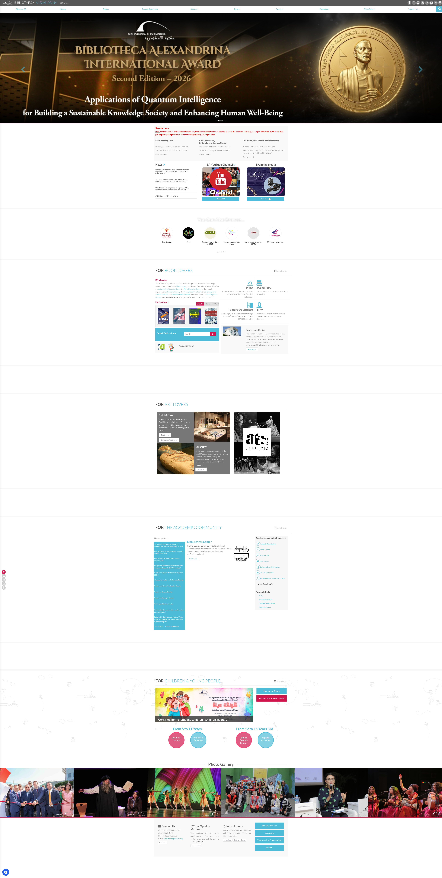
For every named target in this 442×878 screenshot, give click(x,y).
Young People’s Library (192, 292)
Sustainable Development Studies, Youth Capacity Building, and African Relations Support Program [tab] (168, 619)
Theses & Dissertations (268, 544)
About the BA (21, 9)
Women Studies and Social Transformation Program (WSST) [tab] (169, 611)
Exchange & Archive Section (270, 567)
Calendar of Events (239, 840)
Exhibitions (165, 435)
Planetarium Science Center (271, 698)
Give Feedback (196, 846)
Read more (252, 349)
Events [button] (279, 9)
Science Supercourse (267, 603)
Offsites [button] (193, 9)
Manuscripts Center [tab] (161, 538)
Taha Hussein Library (192, 289)
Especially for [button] (413, 9)
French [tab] (208, 304)
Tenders (106, 9)
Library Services (263, 584)
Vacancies (269, 833)
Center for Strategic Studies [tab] (164, 598)
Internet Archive (265, 600)
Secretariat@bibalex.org (173, 839)
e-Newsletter (227, 840)
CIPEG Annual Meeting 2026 (166, 196)
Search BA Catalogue (166, 333)
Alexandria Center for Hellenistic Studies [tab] (168, 580)
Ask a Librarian (186, 346)
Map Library (264, 555)
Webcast (220, 199)
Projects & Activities (150, 9)
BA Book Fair (263, 287)
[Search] (439, 9)
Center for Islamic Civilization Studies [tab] (167, 586)
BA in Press (265, 199)
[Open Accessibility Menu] (5, 872)
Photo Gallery (369, 9)
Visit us (63, 9)
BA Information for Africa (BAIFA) (272, 578)
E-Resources (264, 561)
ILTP (258, 310)
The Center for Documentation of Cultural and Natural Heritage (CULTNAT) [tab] (169, 545)
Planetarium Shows (271, 691)
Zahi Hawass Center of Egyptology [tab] (166, 626)
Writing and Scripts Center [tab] (163, 604)
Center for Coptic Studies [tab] (163, 592)
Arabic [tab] (216, 304)
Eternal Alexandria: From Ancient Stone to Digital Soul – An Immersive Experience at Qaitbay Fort (172, 171)
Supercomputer (265, 607)
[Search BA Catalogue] (213, 334)
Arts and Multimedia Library (169, 289)
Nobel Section (265, 550)
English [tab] (200, 304)
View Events (281, 271)
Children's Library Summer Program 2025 (183, 719)
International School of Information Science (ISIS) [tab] (166, 560)
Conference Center (255, 330)
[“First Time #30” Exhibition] (179, 315)
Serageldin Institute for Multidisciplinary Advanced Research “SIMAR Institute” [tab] (168, 567)
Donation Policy (269, 825)
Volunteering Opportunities (269, 840)
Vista (261, 596)
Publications (324, 9)
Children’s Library (173, 292)
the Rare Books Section (181, 295)
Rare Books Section (267, 573)
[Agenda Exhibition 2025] (195, 316)
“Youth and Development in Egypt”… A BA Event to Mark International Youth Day (172, 189)
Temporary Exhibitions (169, 440)
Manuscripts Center (199, 541)
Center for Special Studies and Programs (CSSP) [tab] (168, 574)
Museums (201, 469)
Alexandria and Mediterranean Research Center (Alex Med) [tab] (168, 552)
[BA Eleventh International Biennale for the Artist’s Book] (211, 316)
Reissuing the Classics (240, 310)
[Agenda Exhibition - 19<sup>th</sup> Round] (163, 315)
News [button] (236, 9)
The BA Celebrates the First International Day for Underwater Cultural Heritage (171, 180)
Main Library (181, 286)
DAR (248, 287)
